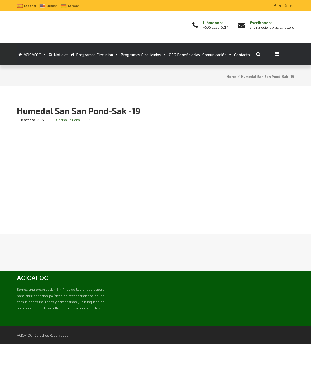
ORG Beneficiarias (184, 54)
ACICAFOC (32, 54)
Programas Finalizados (141, 54)
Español (30, 5)
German (74, 5)
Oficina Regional (68, 120)
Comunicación (214, 54)
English (52, 5)
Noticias (61, 54)
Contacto (242, 54)
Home (231, 76)
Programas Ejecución (94, 54)
